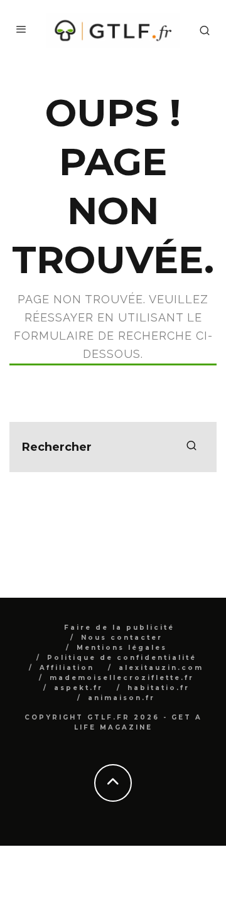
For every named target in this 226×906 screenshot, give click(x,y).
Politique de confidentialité (121, 658)
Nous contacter (122, 638)
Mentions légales (122, 648)
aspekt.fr (78, 688)
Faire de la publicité (119, 627)
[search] (191, 447)
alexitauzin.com (161, 668)
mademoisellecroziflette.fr (122, 678)
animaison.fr (121, 698)
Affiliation (67, 668)
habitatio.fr (158, 688)
